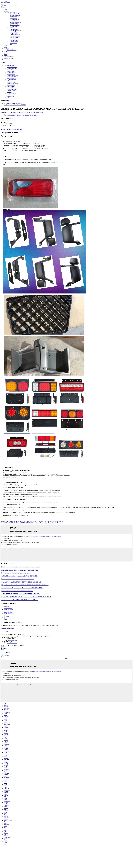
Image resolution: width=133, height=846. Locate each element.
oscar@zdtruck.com (12, 640)
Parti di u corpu (13, 33)
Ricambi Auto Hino (14, 23)
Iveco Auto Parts (14, 20)
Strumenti (12, 38)
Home (5, 9)
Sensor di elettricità (14, 37)
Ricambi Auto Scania (15, 15)
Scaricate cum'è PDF (17, 129)
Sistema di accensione (15, 36)
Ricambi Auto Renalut (15, 22)
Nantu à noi (6, 48)
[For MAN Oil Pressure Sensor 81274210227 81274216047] (16, 573)
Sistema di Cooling (14, 40)
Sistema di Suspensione (15, 30)
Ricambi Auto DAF (14, 19)
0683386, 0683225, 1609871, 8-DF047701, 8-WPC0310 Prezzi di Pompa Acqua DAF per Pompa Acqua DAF (31, 523)
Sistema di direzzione (15, 34)
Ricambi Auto (10, 27)
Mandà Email (4, 648)
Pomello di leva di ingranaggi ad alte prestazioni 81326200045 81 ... (22, 588)
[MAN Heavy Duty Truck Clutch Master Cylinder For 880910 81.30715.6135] (20, 567)
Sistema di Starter (14, 41)
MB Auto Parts (13, 18)
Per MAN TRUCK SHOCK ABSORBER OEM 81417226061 (20, 594)
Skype (2, 649)
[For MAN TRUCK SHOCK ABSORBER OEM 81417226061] (17, 591)
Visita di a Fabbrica (11, 50)
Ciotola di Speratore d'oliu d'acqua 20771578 (15, 105)
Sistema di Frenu (14, 29)
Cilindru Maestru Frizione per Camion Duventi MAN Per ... (19, 570)
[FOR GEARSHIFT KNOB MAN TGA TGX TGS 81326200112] (17, 579)
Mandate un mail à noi (6, 129)
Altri (11, 44)
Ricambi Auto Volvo (15, 13)
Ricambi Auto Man (14, 16)
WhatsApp (6, 655)
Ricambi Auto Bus (14, 26)
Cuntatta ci (6, 51)
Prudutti (6, 11)
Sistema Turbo (13, 43)
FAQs (5, 47)
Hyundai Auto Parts (14, 25)
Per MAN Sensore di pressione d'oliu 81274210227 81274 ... (19, 576)
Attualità (6, 45)
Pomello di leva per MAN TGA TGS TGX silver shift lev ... (19, 600)
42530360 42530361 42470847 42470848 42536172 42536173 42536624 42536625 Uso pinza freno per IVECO (35, 521)
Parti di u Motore (14, 32)
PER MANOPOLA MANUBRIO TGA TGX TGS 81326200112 (21, 582)
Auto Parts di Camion (12, 12)
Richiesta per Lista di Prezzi (7, 628)
